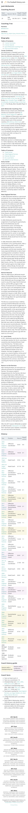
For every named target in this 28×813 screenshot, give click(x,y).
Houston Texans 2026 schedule (14, 739)
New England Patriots (4, 445)
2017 (2, 106)
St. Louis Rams (4, 562)
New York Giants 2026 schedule (14, 771)
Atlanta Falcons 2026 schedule (14, 781)
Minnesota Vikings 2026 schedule (14, 765)
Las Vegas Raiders (17, 73)
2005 (3, 604)
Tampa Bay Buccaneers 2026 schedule (14, 786)
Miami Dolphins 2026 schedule (14, 729)
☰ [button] (2, 2)
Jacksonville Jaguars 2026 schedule (14, 742)
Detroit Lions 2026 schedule (14, 762)
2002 (3, 629)
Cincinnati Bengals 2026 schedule (14, 720)
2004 (3, 612)
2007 (20, 98)
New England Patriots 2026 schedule (14, 731)
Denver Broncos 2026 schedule (14, 750)
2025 (16, 58)
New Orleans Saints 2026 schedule (14, 784)
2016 (3, 512)
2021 (3, 471)
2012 (3, 544)
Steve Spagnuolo (12, 114)
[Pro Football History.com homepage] (6, 2)
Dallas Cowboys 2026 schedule (14, 770)
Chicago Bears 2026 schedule (14, 761)
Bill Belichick (4, 28)
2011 (3, 552)
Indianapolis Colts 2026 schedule (14, 740)
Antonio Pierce (20, 33)
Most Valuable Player (11, 100)
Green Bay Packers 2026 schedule (14, 764)
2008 (3, 580)
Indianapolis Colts (17, 426)
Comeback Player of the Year (17, 102)
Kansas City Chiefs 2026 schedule (14, 751)
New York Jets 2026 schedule (14, 734)
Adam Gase (12, 33)
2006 (3, 596)
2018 (3, 495)
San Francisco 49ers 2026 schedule (14, 795)
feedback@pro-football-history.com (14, 802)
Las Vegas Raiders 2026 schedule (14, 756)
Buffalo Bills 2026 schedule (14, 728)
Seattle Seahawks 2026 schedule (14, 796)
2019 (3, 487)
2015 (3, 520)
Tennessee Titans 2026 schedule (14, 745)
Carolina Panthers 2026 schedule (14, 782)
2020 (3, 479)
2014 (4, 104)
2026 (3, 442)
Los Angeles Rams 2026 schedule (14, 793)
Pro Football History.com (16, 2)
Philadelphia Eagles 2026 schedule (14, 773)
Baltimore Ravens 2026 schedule (14, 718)
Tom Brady (19, 96)
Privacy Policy (14, 805)
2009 (3, 573)
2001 (3, 637)
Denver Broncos (6, 65)
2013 (3, 536)
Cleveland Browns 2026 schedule (14, 721)
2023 (7, 75)
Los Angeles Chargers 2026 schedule (14, 753)
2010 (3, 567)
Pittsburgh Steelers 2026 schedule (14, 723)
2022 (2, 75)
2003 (3, 620)
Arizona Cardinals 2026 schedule (14, 792)
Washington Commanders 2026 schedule (14, 775)
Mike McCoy (4, 33)
